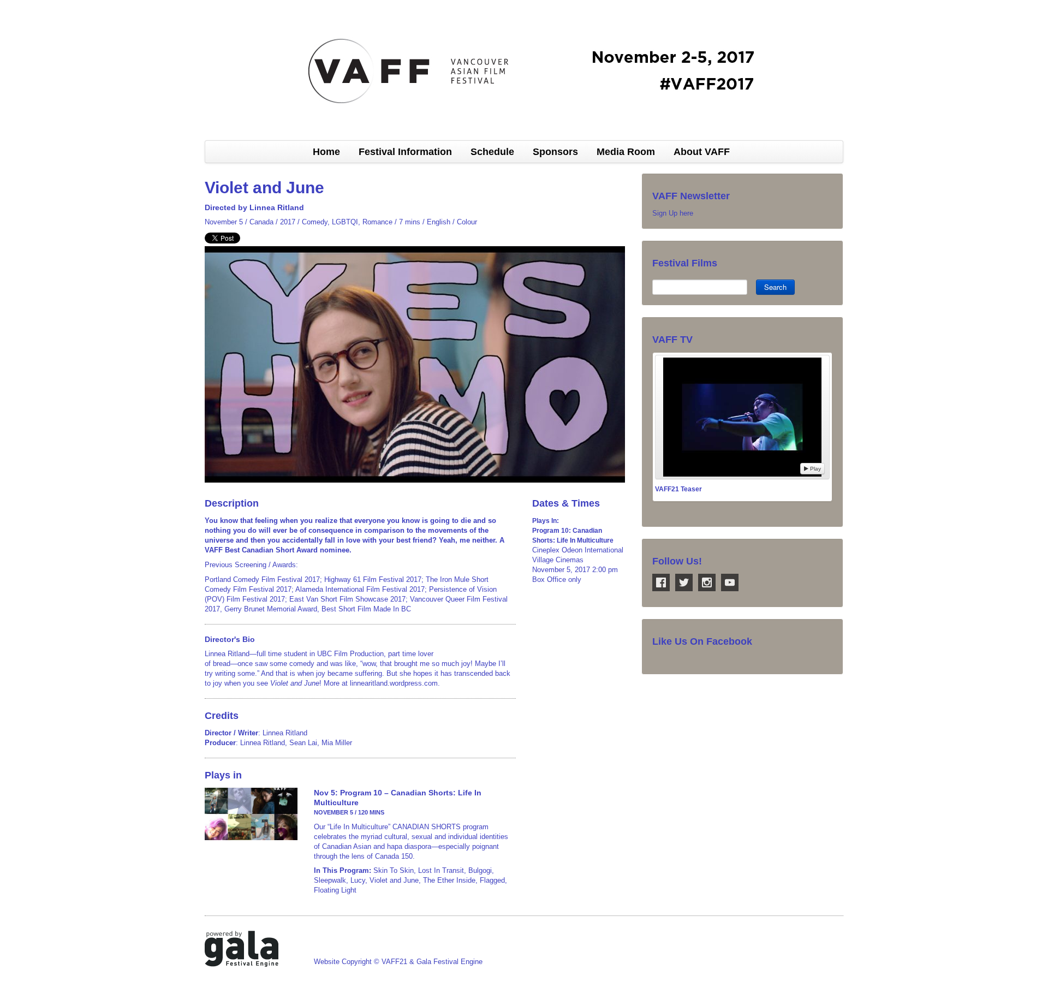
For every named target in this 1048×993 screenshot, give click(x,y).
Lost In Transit (441, 870)
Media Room (626, 151)
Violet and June (394, 880)
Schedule (492, 151)
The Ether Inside (449, 880)
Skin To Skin (393, 870)
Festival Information (405, 151)
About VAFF (702, 151)
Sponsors (555, 151)
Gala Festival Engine (449, 962)
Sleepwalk (330, 880)
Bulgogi (480, 870)
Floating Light (335, 890)
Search (775, 287)
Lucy (357, 880)
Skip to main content (34, 6)
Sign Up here (672, 213)
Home (326, 151)
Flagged (492, 880)
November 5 (224, 222)
